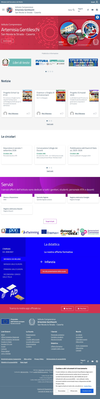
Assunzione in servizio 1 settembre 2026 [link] (12, 149)
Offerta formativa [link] (56, 346)
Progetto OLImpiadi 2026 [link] (78, 93)
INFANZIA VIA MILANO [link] (12, 259)
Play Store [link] (83, 308)
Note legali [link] (23, 362)
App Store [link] (69, 308)
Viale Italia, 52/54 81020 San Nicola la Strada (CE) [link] (52, 370)
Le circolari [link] (79, 337)
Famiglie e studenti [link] (57, 337)
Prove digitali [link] (5, 351)
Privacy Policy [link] (39, 359)
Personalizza (61, 391)
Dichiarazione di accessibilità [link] (56, 359)
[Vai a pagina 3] (50, 71)
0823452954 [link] (24, 372)
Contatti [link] (78, 350)
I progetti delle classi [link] (57, 349)
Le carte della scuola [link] (32, 342)
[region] (74, 380)
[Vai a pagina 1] (46, 71)
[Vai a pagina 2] (48, 71)
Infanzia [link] (50, 261)
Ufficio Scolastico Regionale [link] (10, 337)
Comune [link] (4, 349)
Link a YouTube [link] (6, 353)
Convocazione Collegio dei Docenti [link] (47, 149)
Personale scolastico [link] (57, 335)
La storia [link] (29, 346)
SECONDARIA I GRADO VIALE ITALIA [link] (11, 275)
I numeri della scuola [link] (32, 339)
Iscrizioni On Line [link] (6, 344)
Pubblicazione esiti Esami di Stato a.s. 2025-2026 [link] (83, 149)
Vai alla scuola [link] (7, 41)
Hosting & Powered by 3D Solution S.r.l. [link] (50, 389)
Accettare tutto (87, 391)
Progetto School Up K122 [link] (11, 93)
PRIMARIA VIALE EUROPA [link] (13, 269)
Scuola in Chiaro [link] (6, 342)
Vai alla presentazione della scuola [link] (54, 271)
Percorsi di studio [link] (56, 339)
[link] (97, 17)
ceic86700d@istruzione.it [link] (40, 372)
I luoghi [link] (28, 337)
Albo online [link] (79, 342)
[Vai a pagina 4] (52, 71)
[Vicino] (94, 367)
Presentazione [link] (30, 335)
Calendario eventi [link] (81, 339)
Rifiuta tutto (73, 391)
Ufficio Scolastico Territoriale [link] (10, 339)
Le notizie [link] (79, 335)
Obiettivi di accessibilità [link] (9, 362)
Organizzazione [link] (31, 344)
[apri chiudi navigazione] (3, 10)
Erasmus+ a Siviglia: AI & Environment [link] (45, 93)
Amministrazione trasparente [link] (11, 359)
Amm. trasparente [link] (82, 346)
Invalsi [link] (3, 346)
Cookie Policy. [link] (88, 386)
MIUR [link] (3, 335)
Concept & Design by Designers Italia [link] (50, 391)
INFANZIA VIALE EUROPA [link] (13, 264)
